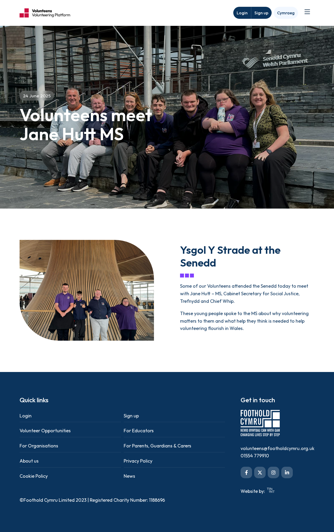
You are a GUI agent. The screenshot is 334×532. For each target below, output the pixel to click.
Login (242, 12)
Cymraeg (286, 12)
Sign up (261, 12)
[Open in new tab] (246, 472)
